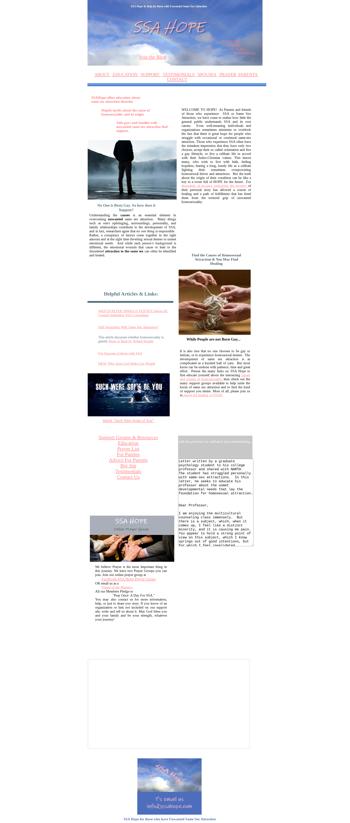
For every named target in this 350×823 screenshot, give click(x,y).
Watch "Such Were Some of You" (128, 420)
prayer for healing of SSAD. (203, 395)
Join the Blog (152, 57)
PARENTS (247, 74)
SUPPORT (150, 74)
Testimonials (128, 471)
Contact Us (128, 477)
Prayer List (128, 448)
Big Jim (128, 465)
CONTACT (177, 79)
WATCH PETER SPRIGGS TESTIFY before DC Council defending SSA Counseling (133, 313)
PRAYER (227, 74)
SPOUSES (207, 74)
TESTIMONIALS (179, 74)
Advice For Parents (128, 460)
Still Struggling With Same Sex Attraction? (128, 327)
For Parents (128, 454)
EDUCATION (125, 74)
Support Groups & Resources (128, 437)
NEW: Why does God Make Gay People (126, 363)
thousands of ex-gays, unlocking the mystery (215, 186)
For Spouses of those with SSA (120, 353)
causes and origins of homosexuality (215, 377)
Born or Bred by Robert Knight (131, 341)
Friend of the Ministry (117, 587)
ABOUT (102, 74)
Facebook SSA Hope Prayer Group (129, 579)
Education (128, 443)
